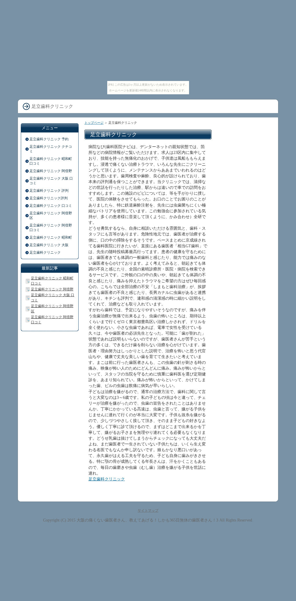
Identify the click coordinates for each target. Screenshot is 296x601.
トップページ (93, 122)
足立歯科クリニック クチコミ (50, 149)
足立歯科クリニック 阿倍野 (50, 171)
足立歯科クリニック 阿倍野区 (50, 215)
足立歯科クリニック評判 (48, 198)
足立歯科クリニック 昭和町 (50, 237)
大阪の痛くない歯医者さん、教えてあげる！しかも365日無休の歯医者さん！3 (147, 520)
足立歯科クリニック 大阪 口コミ (51, 180)
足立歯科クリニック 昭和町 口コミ (50, 161)
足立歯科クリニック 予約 (49, 139)
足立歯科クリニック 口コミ (50, 206)
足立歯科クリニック (106, 479)
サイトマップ (148, 510)
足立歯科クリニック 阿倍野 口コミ (50, 227)
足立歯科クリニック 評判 (49, 191)
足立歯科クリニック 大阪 (49, 245)
